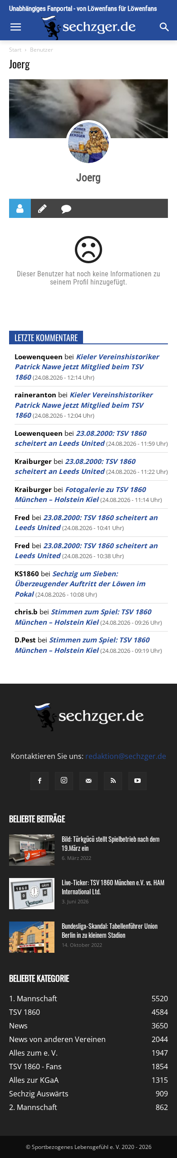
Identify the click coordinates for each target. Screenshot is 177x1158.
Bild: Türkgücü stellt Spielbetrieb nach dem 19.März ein (111, 843)
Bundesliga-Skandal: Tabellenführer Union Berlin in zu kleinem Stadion (109, 930)
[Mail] (88, 781)
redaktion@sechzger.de (125, 756)
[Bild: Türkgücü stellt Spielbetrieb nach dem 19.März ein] (31, 850)
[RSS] (113, 781)
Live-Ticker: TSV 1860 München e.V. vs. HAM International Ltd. (113, 887)
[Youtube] (137, 781)
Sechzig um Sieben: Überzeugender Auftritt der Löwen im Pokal (80, 583)
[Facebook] (39, 781)
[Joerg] (88, 142)
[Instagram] (64, 781)
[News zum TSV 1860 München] (88, 27)
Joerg (88, 177)
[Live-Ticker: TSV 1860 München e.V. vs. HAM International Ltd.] (31, 893)
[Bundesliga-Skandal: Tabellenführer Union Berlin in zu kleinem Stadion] (31, 937)
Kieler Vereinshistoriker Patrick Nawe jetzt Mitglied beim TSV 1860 (87, 366)
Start (15, 49)
